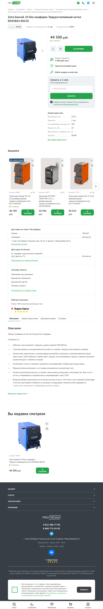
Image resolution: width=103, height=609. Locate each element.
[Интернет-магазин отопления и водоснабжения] (14, 3)
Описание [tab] (14, 318)
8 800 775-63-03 (51, 528)
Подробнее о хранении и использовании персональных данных (43, 594)
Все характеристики (57, 140)
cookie (36, 584)
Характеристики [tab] (29, 318)
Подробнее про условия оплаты (23, 290)
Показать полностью (17, 393)
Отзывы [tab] (62, 318)
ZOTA (71, 27)
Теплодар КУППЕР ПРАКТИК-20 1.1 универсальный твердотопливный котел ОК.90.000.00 (49, 201)
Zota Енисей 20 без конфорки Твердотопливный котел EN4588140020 (27, 460)
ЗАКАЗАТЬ (71, 96)
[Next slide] (42, 50)
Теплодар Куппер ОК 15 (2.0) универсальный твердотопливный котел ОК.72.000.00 (81, 200)
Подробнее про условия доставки (24, 260)
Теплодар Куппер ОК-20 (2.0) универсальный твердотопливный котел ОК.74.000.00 (20, 200)
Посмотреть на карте (19, 244)
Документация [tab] (48, 318)
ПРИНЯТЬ (84, 590)
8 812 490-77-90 (51, 525)
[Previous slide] (10, 50)
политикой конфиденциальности (65, 104)
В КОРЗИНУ (78, 49)
